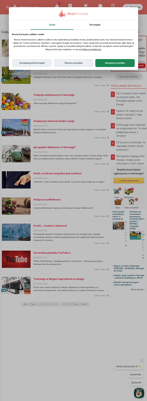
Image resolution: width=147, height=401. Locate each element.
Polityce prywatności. (92, 49)
